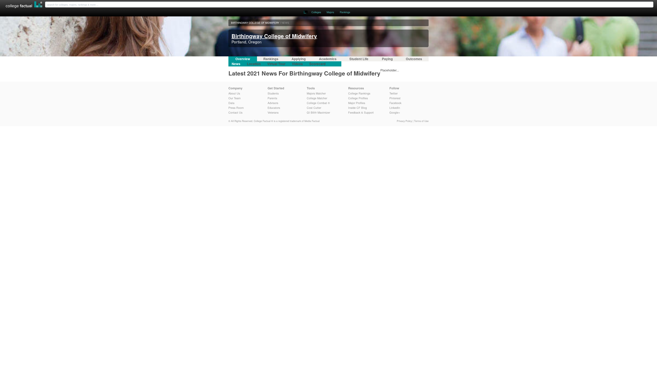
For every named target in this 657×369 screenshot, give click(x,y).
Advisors (273, 103)
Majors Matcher (316, 93)
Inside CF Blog (357, 108)
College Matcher (317, 98)
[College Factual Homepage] (24, 5)
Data (231, 103)
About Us (234, 93)
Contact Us (235, 112)
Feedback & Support (361, 112)
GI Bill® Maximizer (318, 112)
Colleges (316, 12)
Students (273, 93)
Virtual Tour (276, 64)
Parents (272, 98)
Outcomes (414, 59)
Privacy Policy (404, 121)
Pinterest (395, 98)
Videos (297, 64)
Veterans (273, 112)
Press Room (236, 108)
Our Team (234, 98)
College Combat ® (318, 103)
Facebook (395, 103)
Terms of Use (421, 121)
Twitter (393, 93)
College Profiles (358, 98)
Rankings (345, 12)
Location (254, 64)
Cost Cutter (314, 108)
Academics (328, 59)
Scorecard (317, 64)
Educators (274, 108)
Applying (299, 59)
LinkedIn (394, 108)
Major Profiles (356, 103)
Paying (387, 59)
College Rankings (359, 93)
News (236, 64)
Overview (242, 59)
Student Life (358, 59)
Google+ (394, 112)
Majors (330, 12)
